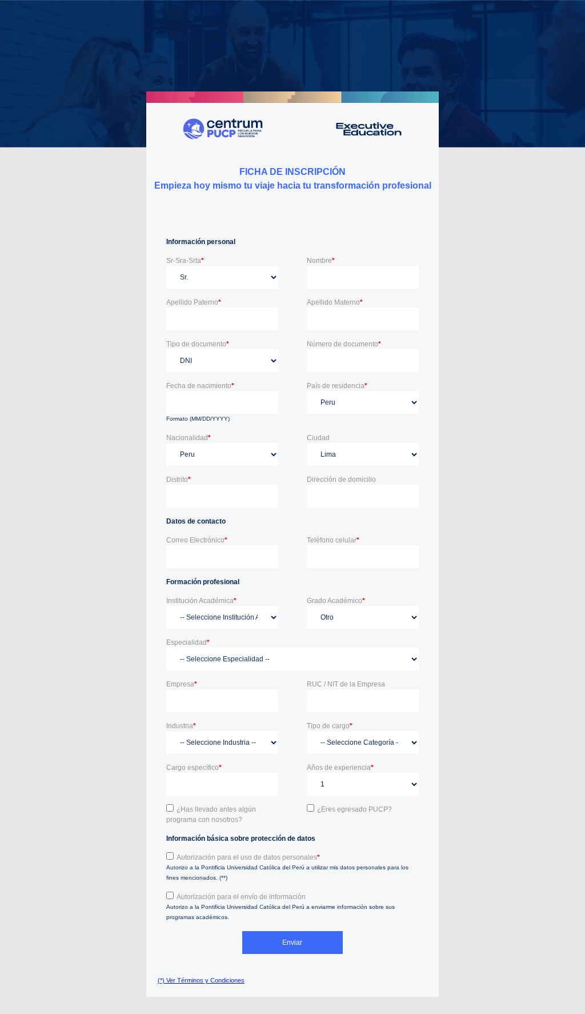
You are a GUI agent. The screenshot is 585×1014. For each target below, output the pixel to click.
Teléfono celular (333, 540)
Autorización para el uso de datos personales (248, 857)
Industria (181, 726)
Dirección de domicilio (341, 480)
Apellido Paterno (193, 302)
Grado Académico (336, 601)
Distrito (178, 480)
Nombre (321, 261)
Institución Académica (201, 601)
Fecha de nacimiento (200, 386)
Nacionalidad (188, 438)
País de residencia (337, 386)
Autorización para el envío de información (241, 897)
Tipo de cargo (329, 726)
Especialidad (188, 642)
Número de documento (344, 344)
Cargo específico (194, 768)
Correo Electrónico (196, 540)
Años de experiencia (340, 768)
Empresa (181, 684)
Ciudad (318, 438)
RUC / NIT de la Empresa (346, 684)
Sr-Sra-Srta (185, 261)
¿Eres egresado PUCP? (354, 809)
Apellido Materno (335, 302)
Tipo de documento (197, 344)
